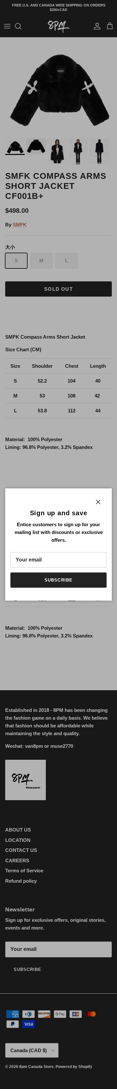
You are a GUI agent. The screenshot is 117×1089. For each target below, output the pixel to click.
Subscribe (58, 580)
